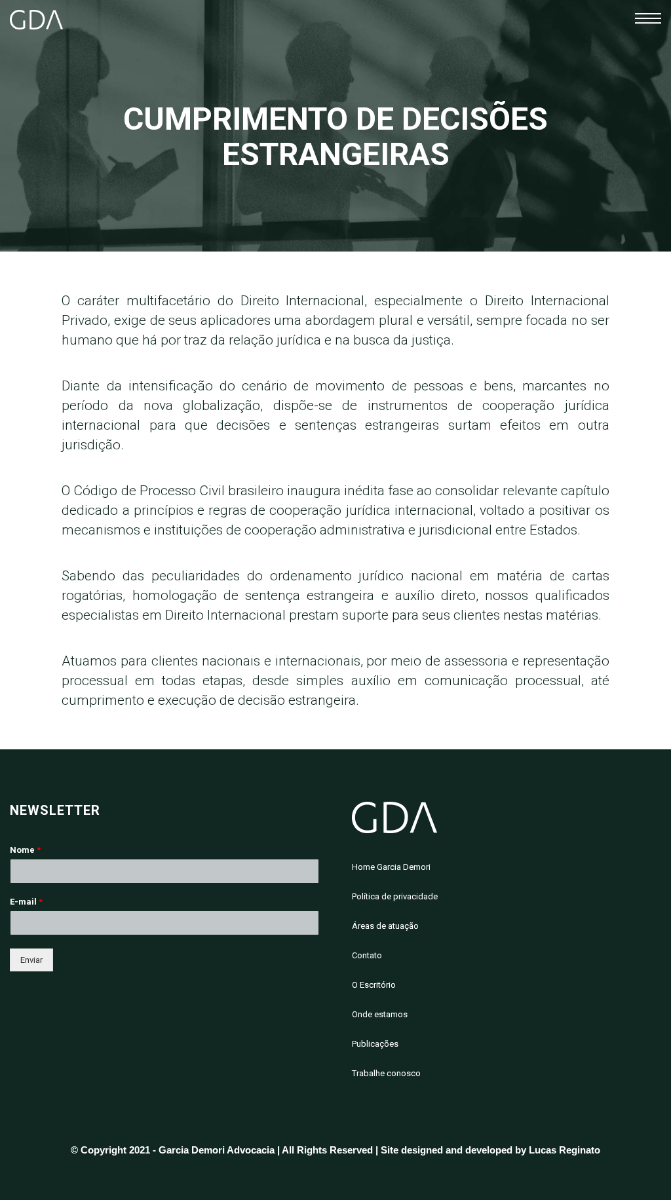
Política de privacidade (395, 896)
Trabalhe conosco (386, 1073)
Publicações (375, 1044)
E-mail (26, 902)
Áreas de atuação (385, 926)
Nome (25, 850)
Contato (367, 955)
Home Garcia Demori (391, 867)
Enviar (31, 960)
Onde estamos (380, 1014)
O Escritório (374, 985)
